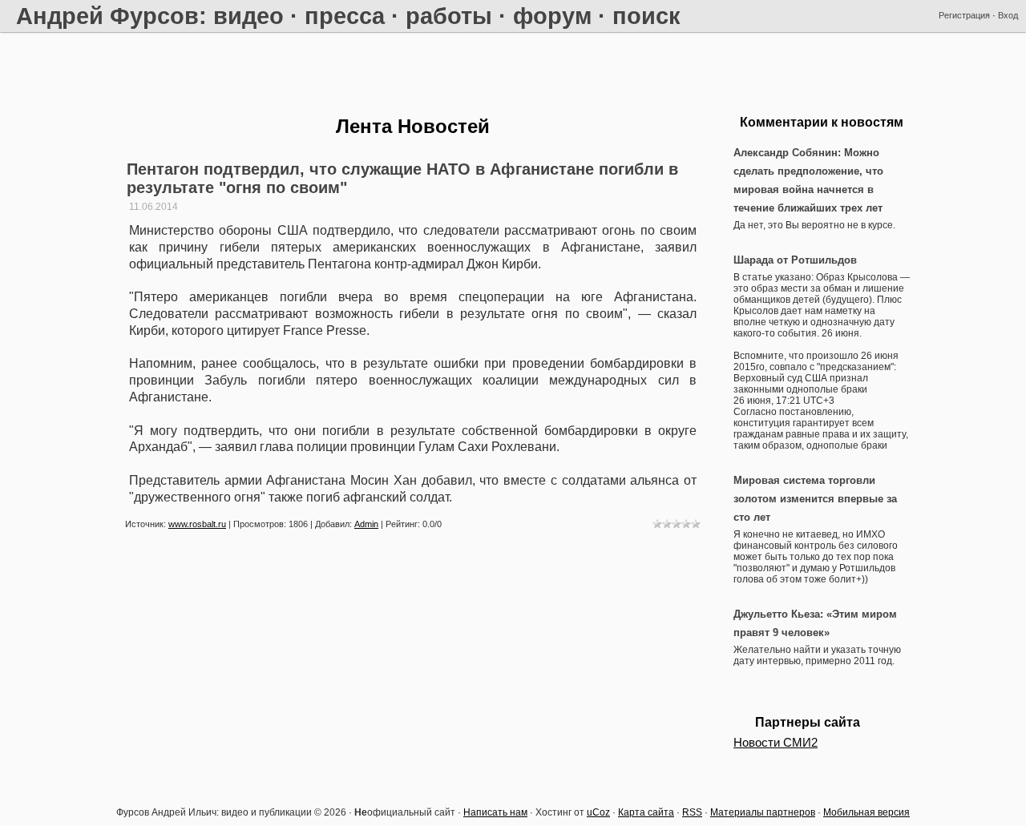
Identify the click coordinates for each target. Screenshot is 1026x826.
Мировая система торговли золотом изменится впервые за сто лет (815, 498)
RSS (692, 812)
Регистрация (964, 15)
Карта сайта (646, 812)
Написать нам (495, 812)
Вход (1008, 15)
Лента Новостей (413, 126)
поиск (646, 15)
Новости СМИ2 (775, 742)
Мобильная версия (866, 812)
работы (449, 15)
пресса (345, 15)
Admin (366, 524)
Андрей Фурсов (107, 15)
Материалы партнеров (762, 812)
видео (248, 15)
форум (552, 15)
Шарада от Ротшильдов (795, 260)
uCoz (598, 812)
